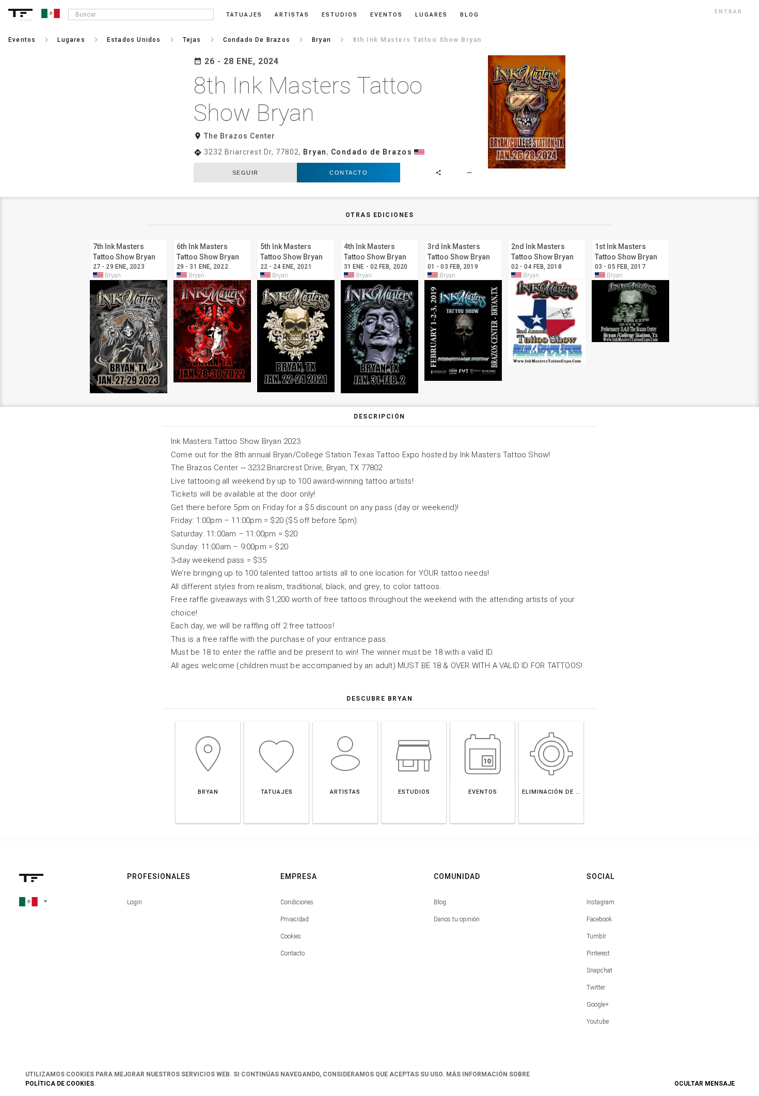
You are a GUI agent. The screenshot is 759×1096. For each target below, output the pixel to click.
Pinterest (598, 953)
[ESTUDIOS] (414, 721)
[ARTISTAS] (345, 721)
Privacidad (294, 919)
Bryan (315, 152)
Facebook (599, 919)
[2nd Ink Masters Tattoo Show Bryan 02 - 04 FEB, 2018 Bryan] (546, 237)
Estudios (340, 14)
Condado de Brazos (372, 152)
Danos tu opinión (457, 919)
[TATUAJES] (276, 721)
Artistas (292, 14)
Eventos (386, 14)
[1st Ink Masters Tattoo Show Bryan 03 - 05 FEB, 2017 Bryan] (630, 237)
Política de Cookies (59, 1083)
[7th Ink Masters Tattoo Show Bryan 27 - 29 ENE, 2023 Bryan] (128, 237)
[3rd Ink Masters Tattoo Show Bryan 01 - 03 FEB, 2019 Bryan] (463, 237)
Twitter (596, 987)
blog (469, 14)
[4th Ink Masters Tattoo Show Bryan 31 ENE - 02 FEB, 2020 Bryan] (379, 237)
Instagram (600, 902)
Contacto (348, 172)
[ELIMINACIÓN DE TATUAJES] (551, 721)
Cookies (290, 936)
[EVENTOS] (482, 721)
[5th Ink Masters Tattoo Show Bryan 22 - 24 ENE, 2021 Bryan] (296, 237)
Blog (440, 902)
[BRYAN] (207, 721)
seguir (245, 172)
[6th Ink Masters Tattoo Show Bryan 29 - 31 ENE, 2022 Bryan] (212, 237)
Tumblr (596, 936)
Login (134, 902)
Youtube (598, 1021)
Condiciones (296, 902)
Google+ (598, 1004)
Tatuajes (244, 14)
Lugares (431, 14)
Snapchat (599, 970)
